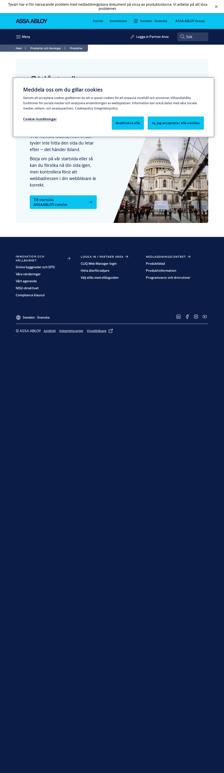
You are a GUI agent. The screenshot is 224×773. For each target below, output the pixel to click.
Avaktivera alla (128, 123)
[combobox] (192, 36)
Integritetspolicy (106, 108)
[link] (98, 21)
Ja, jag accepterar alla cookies (176, 123)
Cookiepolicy (84, 108)
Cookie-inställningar (40, 119)
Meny (26, 37)
